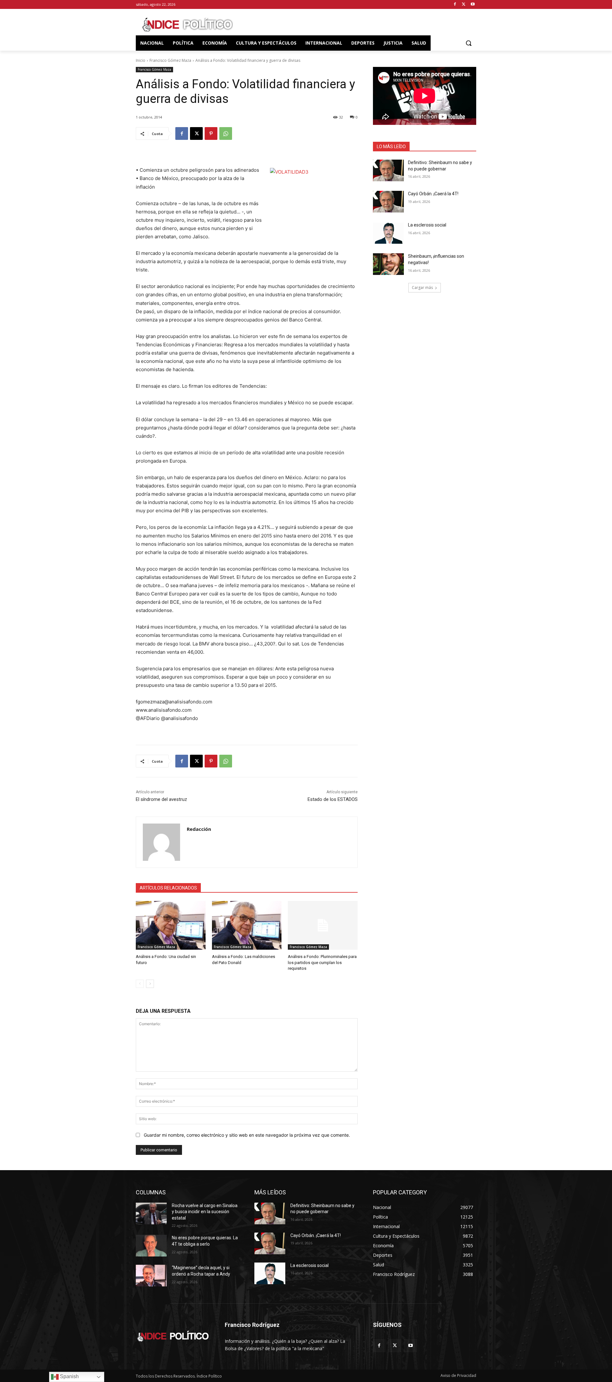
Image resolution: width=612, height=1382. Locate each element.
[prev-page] (140, 984)
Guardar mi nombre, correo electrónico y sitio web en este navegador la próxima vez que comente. (247, 1135)
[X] (463, 4)
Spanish (69, 1376)
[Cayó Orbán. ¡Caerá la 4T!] (388, 201)
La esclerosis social (427, 224)
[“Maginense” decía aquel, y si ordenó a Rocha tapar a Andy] (151, 1275)
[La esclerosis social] (388, 233)
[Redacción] (161, 842)
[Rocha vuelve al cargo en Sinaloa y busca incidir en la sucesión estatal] (151, 1213)
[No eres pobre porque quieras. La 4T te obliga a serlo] (151, 1245)
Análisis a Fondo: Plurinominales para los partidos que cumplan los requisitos (322, 962)
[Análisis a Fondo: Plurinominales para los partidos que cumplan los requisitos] (323, 925)
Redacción (199, 829)
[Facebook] (455, 4)
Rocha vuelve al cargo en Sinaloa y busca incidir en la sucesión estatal (204, 1211)
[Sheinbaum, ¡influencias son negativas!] (388, 264)
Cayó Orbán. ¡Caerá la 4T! (433, 193)
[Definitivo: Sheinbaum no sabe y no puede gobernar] (388, 170)
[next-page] (150, 984)
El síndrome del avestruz (161, 799)
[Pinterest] (211, 133)
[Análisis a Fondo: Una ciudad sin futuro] (171, 925)
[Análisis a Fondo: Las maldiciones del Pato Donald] (247, 925)
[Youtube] (472, 4)
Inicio (140, 60)
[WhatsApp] (225, 133)
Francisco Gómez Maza (170, 60)
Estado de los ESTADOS (333, 799)
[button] (468, 43)
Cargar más (422, 287)
